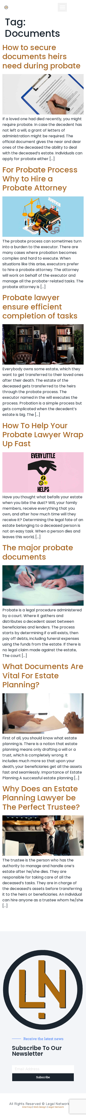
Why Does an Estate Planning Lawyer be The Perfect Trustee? (41, 797)
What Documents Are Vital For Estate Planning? (42, 675)
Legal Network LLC (61, 1104)
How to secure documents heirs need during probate (41, 56)
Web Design (40, 1107)
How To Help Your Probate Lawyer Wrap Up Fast (42, 434)
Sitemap (27, 1107)
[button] (62, 7)
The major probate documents (37, 552)
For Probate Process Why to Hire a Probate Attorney (40, 178)
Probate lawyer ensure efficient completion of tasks (40, 306)
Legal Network (56, 1107)
